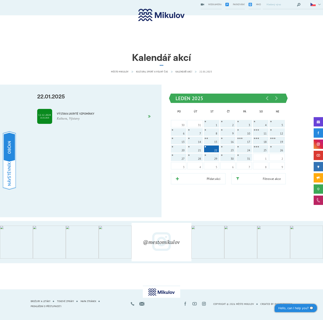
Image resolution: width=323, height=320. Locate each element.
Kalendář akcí (184, 71)
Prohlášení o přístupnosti (46, 306)
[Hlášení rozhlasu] (318, 178)
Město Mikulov (120, 71)
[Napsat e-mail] (142, 303)
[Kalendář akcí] (318, 121)
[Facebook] (318, 133)
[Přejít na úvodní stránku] (161, 15)
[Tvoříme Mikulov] (318, 166)
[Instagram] (318, 144)
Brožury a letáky (41, 301)
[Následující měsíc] (276, 98)
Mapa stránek (88, 301)
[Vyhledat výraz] (298, 4)
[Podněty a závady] (318, 189)
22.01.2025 (205, 71)
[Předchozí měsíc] (267, 98)
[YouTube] (318, 155)
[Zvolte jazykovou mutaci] (313, 4)
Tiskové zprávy (65, 301)
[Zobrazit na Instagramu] (16, 242)
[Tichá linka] (318, 200)
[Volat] (132, 303)
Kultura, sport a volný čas (152, 71)
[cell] (211, 123)
